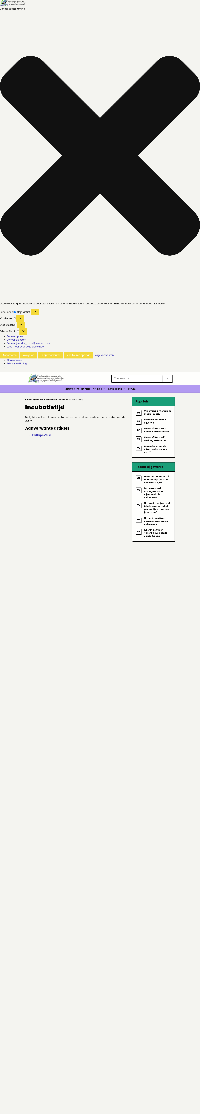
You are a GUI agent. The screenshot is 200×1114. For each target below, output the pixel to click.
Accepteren (10, 355)
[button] (100, 156)
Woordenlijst (65, 399)
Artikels (97, 388)
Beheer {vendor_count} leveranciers (28, 343)
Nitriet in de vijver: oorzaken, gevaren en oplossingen (156, 521)
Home (28, 399)
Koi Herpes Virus (41, 435)
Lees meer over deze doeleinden (26, 346)
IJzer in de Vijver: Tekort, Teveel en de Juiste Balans (155, 533)
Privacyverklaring (17, 363)
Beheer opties (15, 336)
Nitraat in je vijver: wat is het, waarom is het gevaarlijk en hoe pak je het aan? (157, 508)
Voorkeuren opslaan (78, 355)
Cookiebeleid (14, 360)
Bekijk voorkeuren (51, 355)
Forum (132, 388)
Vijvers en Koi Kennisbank (45, 399)
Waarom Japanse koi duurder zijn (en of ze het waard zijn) (156, 479)
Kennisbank (115, 388)
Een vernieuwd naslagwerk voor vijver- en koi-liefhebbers (154, 493)
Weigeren (28, 355)
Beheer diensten (16, 339)
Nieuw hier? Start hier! (77, 388)
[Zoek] (166, 378)
